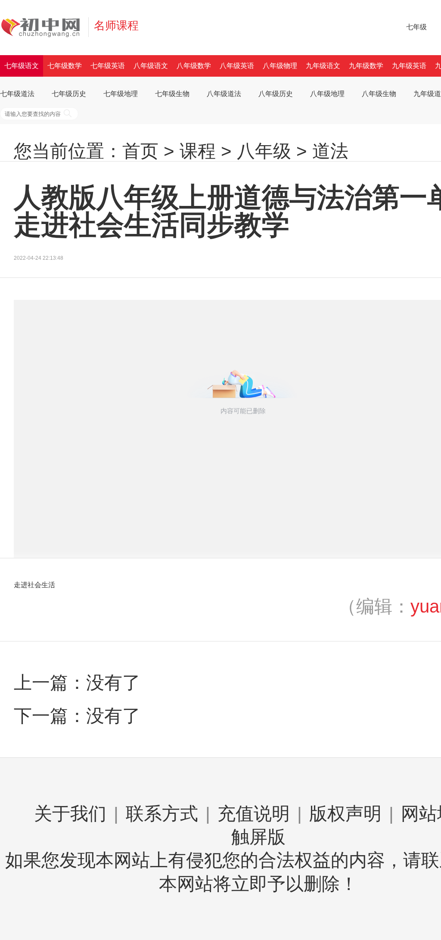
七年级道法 (17, 93)
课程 (198, 151)
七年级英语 (107, 65)
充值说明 (253, 813)
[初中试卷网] (47, 27)
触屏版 (258, 837)
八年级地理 (327, 93)
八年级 (264, 151)
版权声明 (345, 813)
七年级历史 (69, 93)
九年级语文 (323, 65)
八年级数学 (194, 65)
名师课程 (116, 25)
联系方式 (162, 813)
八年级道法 (224, 93)
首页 (140, 151)
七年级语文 (21, 65)
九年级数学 (366, 65)
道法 (330, 151)
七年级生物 (172, 93)
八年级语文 (151, 65)
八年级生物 (379, 93)
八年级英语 (237, 65)
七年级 (416, 27)
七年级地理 (120, 93)
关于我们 (70, 813)
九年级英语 (409, 65)
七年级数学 (64, 65)
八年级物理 (280, 65)
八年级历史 (275, 93)
